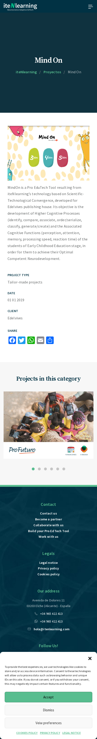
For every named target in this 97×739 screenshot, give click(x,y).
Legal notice (48, 563)
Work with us (49, 536)
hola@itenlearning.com (51, 629)
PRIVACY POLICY (50, 733)
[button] (90, 657)
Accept (48, 697)
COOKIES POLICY (26, 733)
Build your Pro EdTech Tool (48, 531)
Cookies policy (48, 574)
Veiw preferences (49, 723)
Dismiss (48, 710)
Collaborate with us (48, 525)
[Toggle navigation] (89, 6)
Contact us (48, 513)
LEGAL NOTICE (71, 733)
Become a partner (48, 519)
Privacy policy (48, 568)
